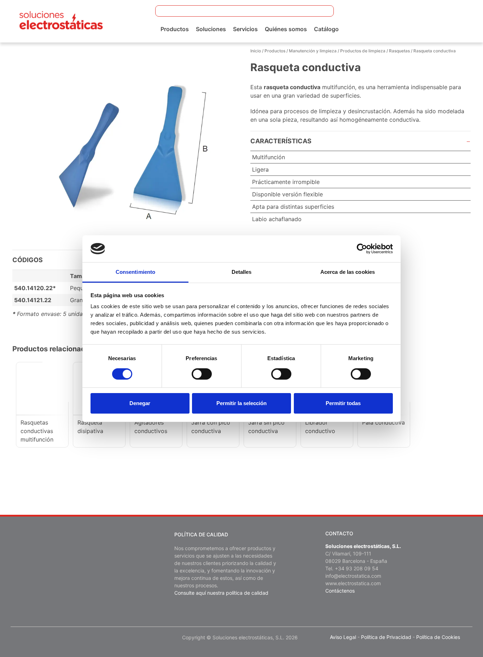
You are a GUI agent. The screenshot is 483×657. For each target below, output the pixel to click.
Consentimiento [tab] (135, 272)
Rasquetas (399, 50)
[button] (324, 11)
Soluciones (211, 29)
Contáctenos (340, 591)
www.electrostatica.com (353, 583)
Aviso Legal (343, 637)
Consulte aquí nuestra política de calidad (221, 593)
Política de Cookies (438, 637)
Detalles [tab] (242, 272)
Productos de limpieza (362, 50)
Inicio (255, 50)
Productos (175, 29)
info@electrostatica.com (353, 576)
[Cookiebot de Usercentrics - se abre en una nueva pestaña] (362, 248)
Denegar (139, 403)
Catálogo (326, 29)
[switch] (202, 374)
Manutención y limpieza (313, 50)
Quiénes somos (286, 29)
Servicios (245, 29)
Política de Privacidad (386, 637)
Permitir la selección (241, 403)
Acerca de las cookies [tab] (347, 272)
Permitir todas (343, 403)
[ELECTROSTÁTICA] (61, 20)
